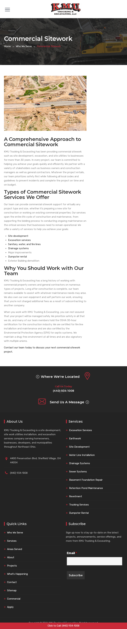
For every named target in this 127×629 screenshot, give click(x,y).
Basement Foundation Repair (86, 479)
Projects (12, 565)
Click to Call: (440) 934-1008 (63, 625)
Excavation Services (80, 430)
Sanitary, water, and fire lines (24, 244)
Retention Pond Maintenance (86, 488)
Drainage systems (18, 248)
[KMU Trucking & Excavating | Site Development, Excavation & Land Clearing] (66, 9)
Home (7, 46)
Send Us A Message (67, 402)
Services (12, 540)
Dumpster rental (17, 256)
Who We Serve (15, 532)
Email (72, 553)
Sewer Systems (78, 471)
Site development (18, 235)
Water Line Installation (82, 455)
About (10, 557)
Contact (12, 582)
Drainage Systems (79, 463)
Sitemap (12, 590)
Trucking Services (79, 504)
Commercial (13, 598)
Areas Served (14, 549)
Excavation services (19, 240)
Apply (10, 607)
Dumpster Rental (79, 512)
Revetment (75, 496)
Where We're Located (60, 377)
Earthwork (75, 438)
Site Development (79, 446)
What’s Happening (17, 573)
